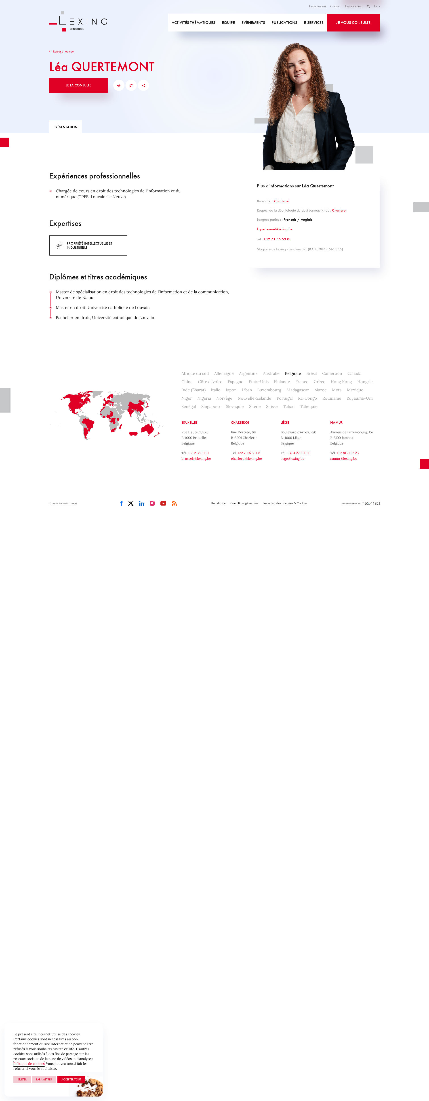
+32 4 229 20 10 (298, 453)
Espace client (353, 6)
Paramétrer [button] (44, 1079)
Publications (284, 22)
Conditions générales (244, 503)
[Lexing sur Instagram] (152, 503)
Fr (376, 6)
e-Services (314, 22)
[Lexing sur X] (131, 503)
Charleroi (281, 201)
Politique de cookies (29, 1063)
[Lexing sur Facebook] (121, 503)
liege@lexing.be (292, 458)
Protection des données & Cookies (285, 503)
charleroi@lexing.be (246, 458)
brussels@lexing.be (196, 458)
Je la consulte (78, 85)
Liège (285, 422)
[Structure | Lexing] (81, 22)
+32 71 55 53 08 (278, 239)
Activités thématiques (193, 22)
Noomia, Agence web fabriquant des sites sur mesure (371, 503)
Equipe (228, 22)
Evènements (253, 22)
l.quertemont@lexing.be (274, 228)
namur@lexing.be (343, 458)
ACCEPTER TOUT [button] (71, 1079)
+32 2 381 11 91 (198, 453)
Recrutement (317, 6)
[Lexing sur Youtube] (163, 503)
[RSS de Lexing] (174, 503)
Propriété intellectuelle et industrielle (89, 245)
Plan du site (218, 503)
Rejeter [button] (22, 1079)
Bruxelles (189, 422)
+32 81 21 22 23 (348, 453)
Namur (336, 422)
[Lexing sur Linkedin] (141, 503)
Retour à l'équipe (63, 51)
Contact (335, 6)
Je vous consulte (353, 22)
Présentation (66, 127)
